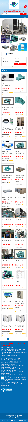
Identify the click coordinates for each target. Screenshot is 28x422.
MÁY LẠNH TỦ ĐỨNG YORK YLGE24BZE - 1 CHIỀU (19, 129)
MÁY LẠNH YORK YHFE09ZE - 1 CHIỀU (7, 85)
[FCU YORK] (5, 47)
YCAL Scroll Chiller (20, 197)
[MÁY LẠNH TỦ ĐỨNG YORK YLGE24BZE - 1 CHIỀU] (20, 121)
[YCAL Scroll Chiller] (20, 191)
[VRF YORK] (14, 47)
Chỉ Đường (23, 420)
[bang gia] (20, 274)
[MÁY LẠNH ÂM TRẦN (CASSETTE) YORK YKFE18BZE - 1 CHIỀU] (8, 121)
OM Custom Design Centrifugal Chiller (7, 176)
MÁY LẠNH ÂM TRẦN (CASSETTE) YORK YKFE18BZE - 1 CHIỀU (7, 129)
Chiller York (18, 84)
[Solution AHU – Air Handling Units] (8, 191)
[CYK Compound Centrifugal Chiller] (20, 145)
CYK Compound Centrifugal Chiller (19, 152)
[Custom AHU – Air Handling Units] (20, 169)
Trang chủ (6, 66)
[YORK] (11, 54)
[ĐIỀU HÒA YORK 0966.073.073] (14, 5)
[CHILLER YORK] (8, 213)
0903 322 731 (19, 11)
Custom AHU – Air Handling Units (19, 176)
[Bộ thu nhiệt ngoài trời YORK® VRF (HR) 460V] (20, 318)
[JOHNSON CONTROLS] (5, 54)
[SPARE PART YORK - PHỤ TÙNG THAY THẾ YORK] (5, 39)
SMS (14, 420)
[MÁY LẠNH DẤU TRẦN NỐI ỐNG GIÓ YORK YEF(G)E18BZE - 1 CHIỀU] (8, 145)
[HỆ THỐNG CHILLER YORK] (14, 39)
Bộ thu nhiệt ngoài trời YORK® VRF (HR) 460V (19, 326)
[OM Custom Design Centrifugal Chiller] (8, 169)
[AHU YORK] (22, 39)
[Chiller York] (20, 77)
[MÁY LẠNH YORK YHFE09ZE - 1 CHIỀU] (8, 77)
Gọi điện (6, 420)
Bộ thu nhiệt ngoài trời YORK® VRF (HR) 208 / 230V (6, 326)
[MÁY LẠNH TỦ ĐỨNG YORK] (22, 47)
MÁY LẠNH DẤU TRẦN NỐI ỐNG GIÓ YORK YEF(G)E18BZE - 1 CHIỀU (7, 152)
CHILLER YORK (6, 219)
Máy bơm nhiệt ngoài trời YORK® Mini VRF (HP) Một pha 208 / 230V (20, 302)
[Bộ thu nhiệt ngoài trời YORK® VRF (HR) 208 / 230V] (8, 318)
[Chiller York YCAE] (8, 295)
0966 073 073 (8, 11)
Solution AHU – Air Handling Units (7, 198)
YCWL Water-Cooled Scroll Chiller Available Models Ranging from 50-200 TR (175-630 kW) (7, 108)
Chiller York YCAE (7, 301)
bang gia (17, 281)
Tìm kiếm (23, 14)
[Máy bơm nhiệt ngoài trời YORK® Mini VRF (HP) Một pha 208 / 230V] (20, 295)
